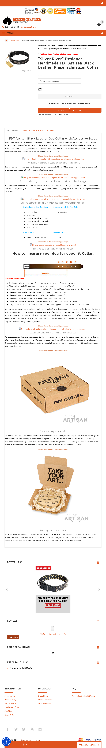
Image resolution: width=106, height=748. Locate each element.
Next (98, 589)
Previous (7, 589)
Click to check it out (69, 110)
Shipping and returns (32, 130)
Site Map (8, 711)
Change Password (45, 699)
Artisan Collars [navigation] (14, 40)
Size (40, 76)
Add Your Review (61, 114)
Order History (43, 696)
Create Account (44, 703)
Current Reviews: (45, 114)
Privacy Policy (10, 699)
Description (12, 130)
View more (13, 637)
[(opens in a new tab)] (53, 158)
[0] (99, 25)
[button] (102, 33)
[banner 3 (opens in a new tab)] (53, 589)
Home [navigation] (6, 40)
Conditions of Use (12, 707)
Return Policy (10, 703)
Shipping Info (10, 696)
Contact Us (30, 26)
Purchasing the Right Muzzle (20, 668)
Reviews (51, 130)
